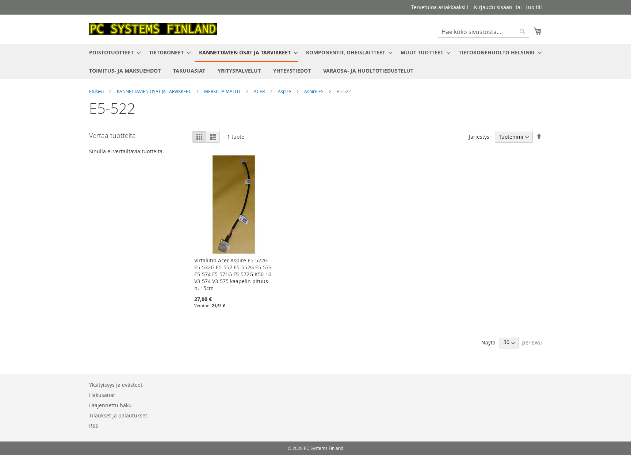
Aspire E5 (314, 91)
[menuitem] (113, 52)
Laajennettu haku (110, 405)
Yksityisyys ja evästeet (115, 384)
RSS (93, 425)
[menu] (315, 61)
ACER (260, 91)
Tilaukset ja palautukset (118, 415)
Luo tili (533, 7)
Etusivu (97, 91)
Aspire (285, 91)
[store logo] (153, 29)
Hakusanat (102, 395)
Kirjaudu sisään (493, 7)
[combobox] (483, 32)
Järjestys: (480, 136)
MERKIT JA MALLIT (223, 91)
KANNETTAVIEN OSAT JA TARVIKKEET (154, 91)
